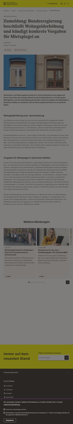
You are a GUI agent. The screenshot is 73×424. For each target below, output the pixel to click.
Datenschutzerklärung (12, 404)
